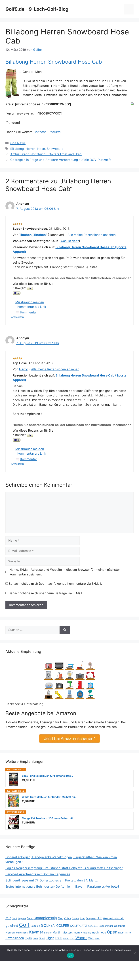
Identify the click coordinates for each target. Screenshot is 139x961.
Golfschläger (105, 925)
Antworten (17, 317)
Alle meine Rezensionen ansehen (92, 235)
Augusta (22, 918)
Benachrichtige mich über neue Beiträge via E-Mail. (46, 593)
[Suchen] (65, 630)
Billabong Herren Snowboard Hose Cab (53, 62)
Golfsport (119, 925)
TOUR (58, 938)
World (91, 938)
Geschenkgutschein (113, 918)
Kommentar (28, 312)
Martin (57, 932)
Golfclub (35, 925)
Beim (30, 918)
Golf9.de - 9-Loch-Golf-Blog (36, 9)
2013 (8, 918)
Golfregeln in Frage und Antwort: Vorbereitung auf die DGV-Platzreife (60, 160)
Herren (30, 149)
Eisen (82, 918)
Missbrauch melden (29, 302)
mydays (87, 932)
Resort (128, 933)
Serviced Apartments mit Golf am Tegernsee (37, 874)
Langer (48, 932)
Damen (75, 918)
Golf (24, 925)
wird (72, 938)
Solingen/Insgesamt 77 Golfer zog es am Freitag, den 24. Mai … (51, 880)
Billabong (17, 149)
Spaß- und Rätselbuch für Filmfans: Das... (47, 775)
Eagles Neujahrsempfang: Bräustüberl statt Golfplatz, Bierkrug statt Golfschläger (64, 868)
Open (112, 932)
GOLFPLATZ (78, 925)
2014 (14, 918)
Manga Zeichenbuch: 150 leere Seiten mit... (48, 818)
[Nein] (134, 953)
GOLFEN (48, 925)
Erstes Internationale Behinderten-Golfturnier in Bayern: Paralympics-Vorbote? (62, 886)
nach (95, 932)
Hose (41, 149)
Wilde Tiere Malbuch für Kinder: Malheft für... (49, 796)
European (91, 918)
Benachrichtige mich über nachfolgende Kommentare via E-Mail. (55, 583)
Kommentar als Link (31, 307)
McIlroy (78, 932)
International (22, 932)
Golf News (18, 143)
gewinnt (11, 925)
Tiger (50, 938)
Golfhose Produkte (47, 132)
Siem (35, 938)
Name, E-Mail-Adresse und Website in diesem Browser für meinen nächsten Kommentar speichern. (65, 572)
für (99, 917)
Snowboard (55, 149)
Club (60, 918)
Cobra (67, 918)
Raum (121, 932)
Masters (67, 932)
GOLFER (62, 925)
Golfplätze (93, 926)
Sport (42, 938)
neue (103, 932)
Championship (45, 918)
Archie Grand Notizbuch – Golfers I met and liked (46, 154)
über (97, 938)
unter (66, 938)
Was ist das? (69, 241)
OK (70, 955)
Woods (81, 937)
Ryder (28, 938)
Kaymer (36, 932)
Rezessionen (14, 938)
